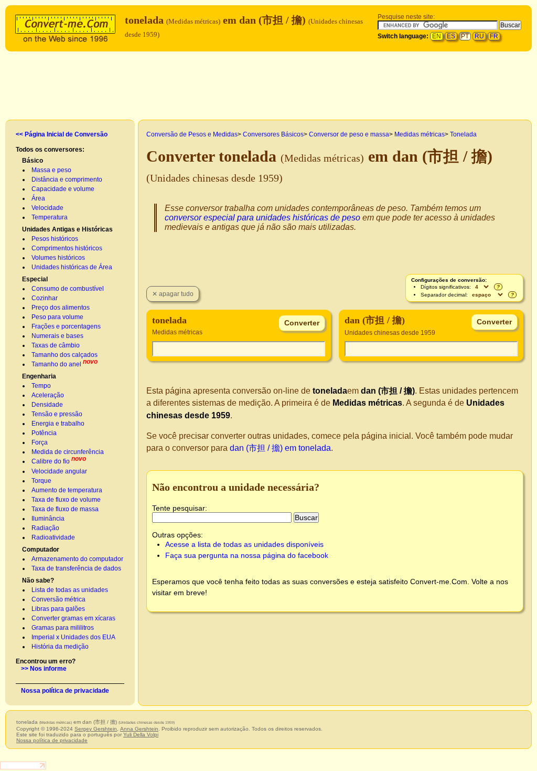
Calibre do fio (50, 461)
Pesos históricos (54, 238)
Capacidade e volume (62, 189)
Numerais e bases (57, 336)
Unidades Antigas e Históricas (67, 229)
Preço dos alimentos (60, 307)
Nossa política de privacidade (65, 690)
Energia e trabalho (57, 423)
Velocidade (47, 208)
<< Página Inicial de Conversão (62, 134)
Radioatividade (53, 537)
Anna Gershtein (139, 729)
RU (479, 36)
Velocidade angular (59, 471)
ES (451, 36)
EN (436, 36)
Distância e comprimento (66, 179)
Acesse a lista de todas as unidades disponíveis (244, 544)
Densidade (47, 404)
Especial (35, 279)
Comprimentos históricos (66, 248)
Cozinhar (44, 298)
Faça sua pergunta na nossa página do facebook (246, 555)
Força (39, 442)
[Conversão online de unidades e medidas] (67, 27)
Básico (32, 160)
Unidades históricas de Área (71, 267)
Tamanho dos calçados (64, 354)
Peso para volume (57, 317)
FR (494, 36)
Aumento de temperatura (66, 490)
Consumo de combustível (67, 288)
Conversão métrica (58, 599)
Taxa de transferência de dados (76, 568)
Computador (40, 549)
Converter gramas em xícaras (73, 618)
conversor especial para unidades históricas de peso (262, 217)
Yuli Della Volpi (140, 734)
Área (38, 198)
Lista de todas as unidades (69, 590)
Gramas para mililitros (62, 627)
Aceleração (47, 395)
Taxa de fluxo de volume (66, 499)
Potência (44, 433)
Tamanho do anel (56, 364)
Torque (41, 480)
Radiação (45, 528)
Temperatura (49, 217)
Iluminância (48, 518)
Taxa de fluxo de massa (65, 509)
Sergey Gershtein (95, 729)
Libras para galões (58, 608)
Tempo (41, 385)
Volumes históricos (58, 257)
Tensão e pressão (56, 414)
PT (465, 36)
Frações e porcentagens (66, 326)
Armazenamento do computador (77, 559)
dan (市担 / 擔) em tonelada (280, 447)
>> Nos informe (44, 668)
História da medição (60, 646)
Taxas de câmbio (55, 345)
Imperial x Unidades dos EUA (73, 637)
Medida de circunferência (67, 452)
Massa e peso (51, 170)
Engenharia (39, 376)
